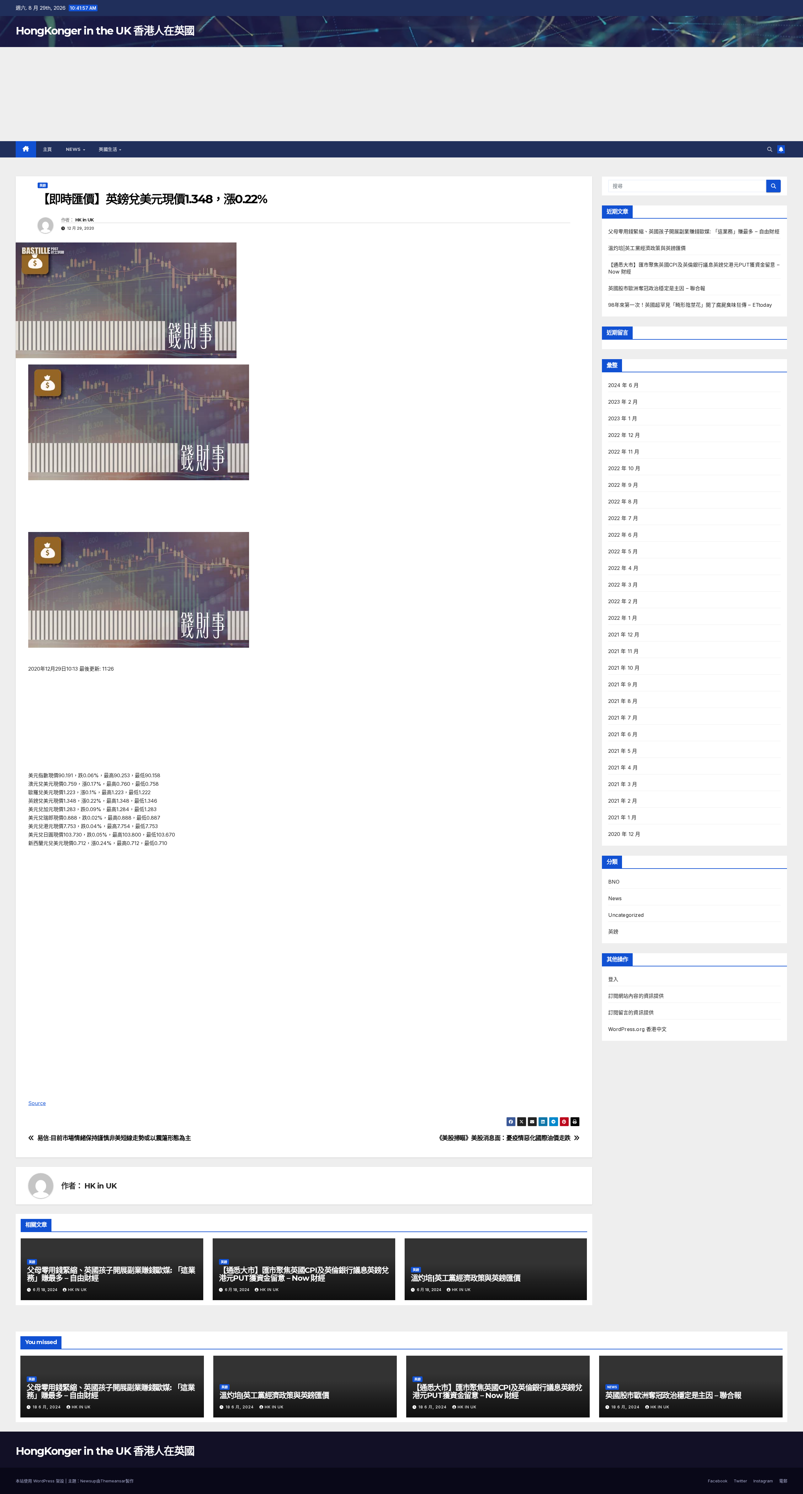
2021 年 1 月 (622, 817)
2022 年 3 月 (623, 585)
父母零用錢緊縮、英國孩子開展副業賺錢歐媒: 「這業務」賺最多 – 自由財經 (111, 1274)
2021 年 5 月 (622, 751)
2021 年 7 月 (623, 718)
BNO (614, 882)
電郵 (783, 1480)
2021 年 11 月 (623, 651)
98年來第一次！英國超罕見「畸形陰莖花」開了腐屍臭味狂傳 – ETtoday (690, 305)
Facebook (717, 1480)
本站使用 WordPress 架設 (40, 1480)
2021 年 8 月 (623, 701)
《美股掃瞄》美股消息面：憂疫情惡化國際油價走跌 (503, 1138)
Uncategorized (626, 915)
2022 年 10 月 (624, 468)
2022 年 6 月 (623, 535)
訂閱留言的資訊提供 (631, 1012)
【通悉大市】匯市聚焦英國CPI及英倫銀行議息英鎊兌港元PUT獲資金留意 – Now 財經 (304, 1274)
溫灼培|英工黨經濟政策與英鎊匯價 (465, 1278)
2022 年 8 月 (623, 501)
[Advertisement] (401, 94)
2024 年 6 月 (623, 385)
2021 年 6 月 (623, 734)
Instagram (763, 1480)
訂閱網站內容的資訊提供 (636, 996)
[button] (769, 149)
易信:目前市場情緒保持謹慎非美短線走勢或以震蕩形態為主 (114, 1138)
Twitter (740, 1480)
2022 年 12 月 (624, 435)
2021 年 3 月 (622, 784)
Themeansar (112, 1480)
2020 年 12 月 (624, 834)
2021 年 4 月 (623, 767)
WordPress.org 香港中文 (637, 1029)
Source (37, 1103)
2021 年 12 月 (624, 634)
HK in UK (84, 220)
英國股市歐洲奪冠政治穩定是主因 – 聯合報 (656, 288)
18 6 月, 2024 (47, 1407)
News (74, 149)
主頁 (47, 149)
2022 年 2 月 (623, 601)
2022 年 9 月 (623, 485)
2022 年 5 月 (623, 551)
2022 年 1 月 (622, 618)
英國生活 (109, 149)
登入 (613, 979)
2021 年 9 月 (623, 684)
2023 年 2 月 (623, 402)
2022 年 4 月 (623, 568)
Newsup (88, 1480)
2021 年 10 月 (624, 668)
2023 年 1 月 (622, 418)
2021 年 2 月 (622, 801)
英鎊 (43, 185)
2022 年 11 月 (624, 452)
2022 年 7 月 (623, 518)
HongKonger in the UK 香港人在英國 (105, 30)
